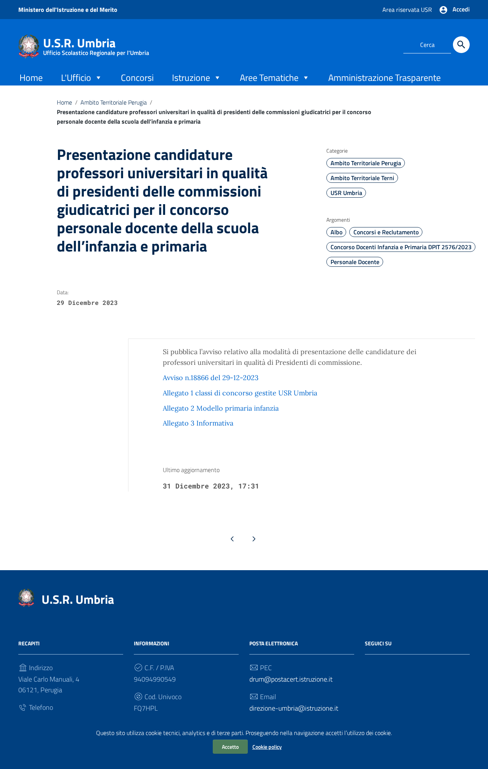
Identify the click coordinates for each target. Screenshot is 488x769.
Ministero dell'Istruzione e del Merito (67, 9)
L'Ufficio (76, 77)
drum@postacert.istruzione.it (290, 679)
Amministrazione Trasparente (384, 77)
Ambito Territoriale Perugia (113, 102)
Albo (336, 232)
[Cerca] (461, 44)
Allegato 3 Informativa (198, 423)
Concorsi (137, 77)
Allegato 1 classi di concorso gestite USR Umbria (240, 393)
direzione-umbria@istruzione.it (293, 708)
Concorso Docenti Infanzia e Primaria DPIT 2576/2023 (401, 246)
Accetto (230, 747)
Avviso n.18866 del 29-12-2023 (210, 377)
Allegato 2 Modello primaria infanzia (221, 408)
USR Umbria (346, 192)
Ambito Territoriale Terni (362, 177)
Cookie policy (267, 747)
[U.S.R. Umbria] (28, 45)
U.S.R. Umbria (96, 44)
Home (31, 77)
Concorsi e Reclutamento (386, 232)
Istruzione (191, 77)
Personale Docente (355, 261)
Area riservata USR (407, 9)
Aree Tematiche (269, 77)
